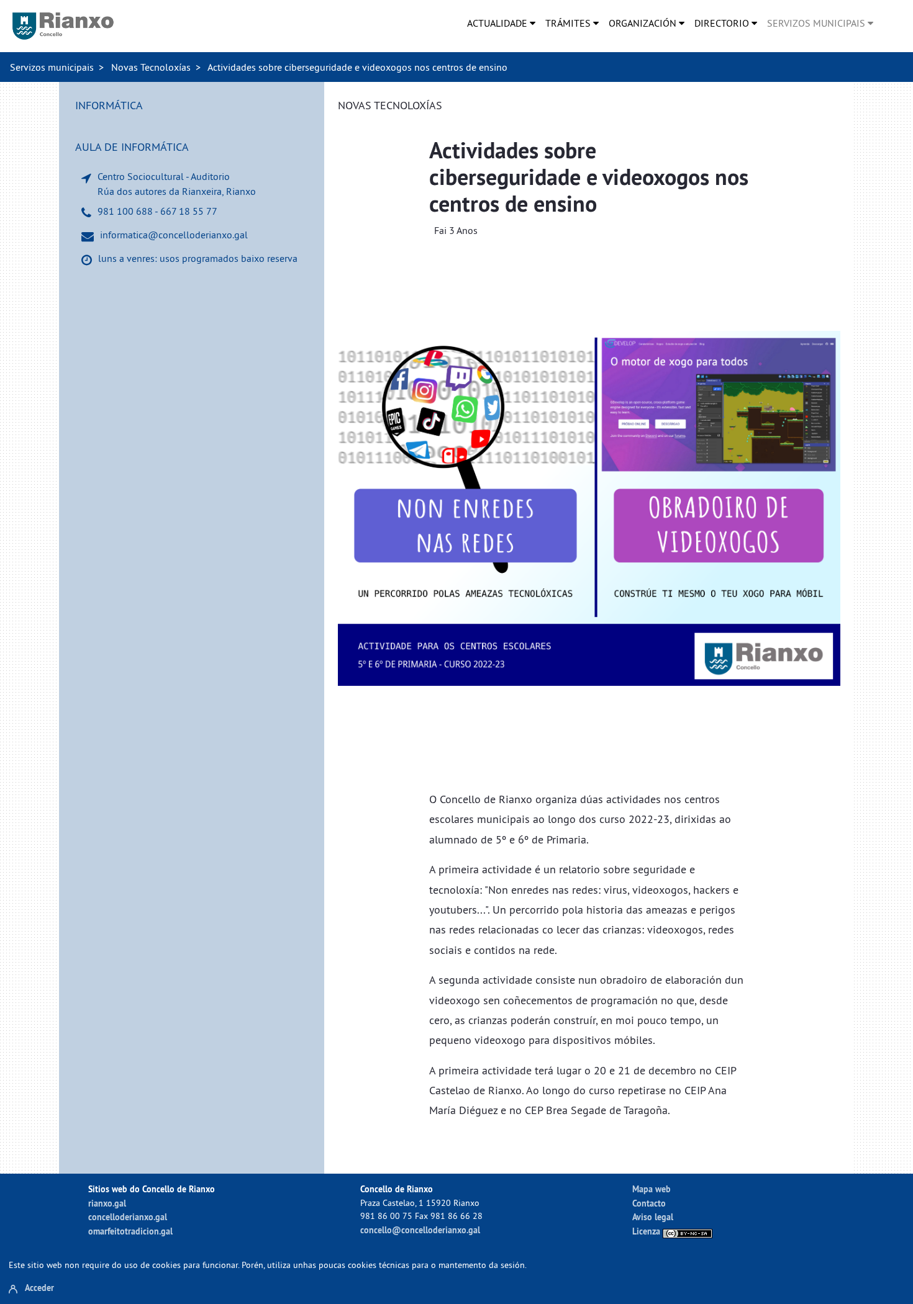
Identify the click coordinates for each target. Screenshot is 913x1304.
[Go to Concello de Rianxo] (63, 26)
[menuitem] (501, 23)
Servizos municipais (52, 67)
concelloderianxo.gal (127, 1217)
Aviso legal (652, 1217)
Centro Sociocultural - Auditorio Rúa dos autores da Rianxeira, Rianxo (177, 183)
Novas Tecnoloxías (151, 67)
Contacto (649, 1203)
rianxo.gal (107, 1203)
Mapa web (651, 1189)
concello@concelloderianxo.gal (420, 1230)
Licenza (647, 1231)
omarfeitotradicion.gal (130, 1231)
